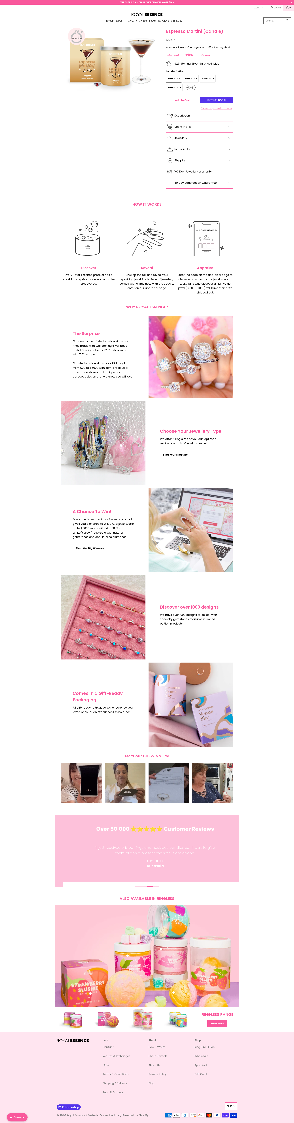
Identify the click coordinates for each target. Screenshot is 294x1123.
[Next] (234, 854)
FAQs (106, 1065)
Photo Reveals (158, 1056)
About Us (154, 1065)
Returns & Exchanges (116, 1056)
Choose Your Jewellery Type (190, 431)
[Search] (287, 20)
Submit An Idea (113, 1092)
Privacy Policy (158, 1074)
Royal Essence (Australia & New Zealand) (94, 1115)
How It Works (157, 1047)
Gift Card (200, 1074)
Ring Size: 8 (191, 78)
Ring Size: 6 (174, 78)
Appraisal (200, 1065)
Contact (108, 1047)
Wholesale (201, 1056)
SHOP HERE (217, 1023)
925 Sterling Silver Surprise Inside (196, 63)
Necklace (190, 87)
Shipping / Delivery (115, 1083)
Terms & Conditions (116, 1074)
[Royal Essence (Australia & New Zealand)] (147, 14)
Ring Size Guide (204, 1047)
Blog (151, 1083)
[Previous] (59, 854)
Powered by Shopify (136, 1115)
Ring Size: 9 (208, 78)
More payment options (216, 108)
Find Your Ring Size (175, 454)
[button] (120, 21)
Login (277, 7)
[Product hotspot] (127, 955)
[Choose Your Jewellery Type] (103, 443)
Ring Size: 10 (174, 87)
